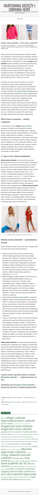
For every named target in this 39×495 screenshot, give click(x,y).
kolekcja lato (4, 444)
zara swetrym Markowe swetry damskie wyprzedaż (15, 477)
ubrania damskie (28, 466)
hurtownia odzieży (16, 434)
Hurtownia (10, 234)
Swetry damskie (11, 45)
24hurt (3, 418)
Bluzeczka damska (9, 377)
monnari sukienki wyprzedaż (14, 449)
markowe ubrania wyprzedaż (24, 446)
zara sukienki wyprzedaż (21, 474)
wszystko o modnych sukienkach (20, 469)
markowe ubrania (12, 446)
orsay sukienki (10, 455)
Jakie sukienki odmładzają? (13, 441)
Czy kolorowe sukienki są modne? (21, 423)
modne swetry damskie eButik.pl (16, 47)
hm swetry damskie (28, 432)
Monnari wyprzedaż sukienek (16, 450)
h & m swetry (14, 432)
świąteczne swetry (24, 479)
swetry (35, 61)
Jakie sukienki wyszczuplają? (29, 441)
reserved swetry (17, 458)
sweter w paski (20, 461)
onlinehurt (28, 452)
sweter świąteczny (31, 461)
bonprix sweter (7, 423)
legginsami (17, 176)
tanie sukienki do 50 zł (15, 463)
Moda (4, 45)
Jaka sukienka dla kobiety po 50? (18, 439)
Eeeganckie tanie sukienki (17, 426)
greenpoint (5, 432)
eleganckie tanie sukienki (16, 429)
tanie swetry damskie (17, 466)
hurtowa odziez (6, 434)
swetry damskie (26, 126)
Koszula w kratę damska (23, 385)
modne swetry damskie (25, 91)
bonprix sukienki (24, 420)
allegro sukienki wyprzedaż (13, 419)
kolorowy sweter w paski (16, 444)
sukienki (12, 461)
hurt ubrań (13, 274)
